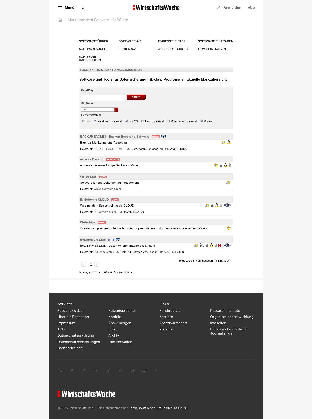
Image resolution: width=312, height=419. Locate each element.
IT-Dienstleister (171, 41)
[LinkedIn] (96, 370)
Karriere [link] (166, 316)
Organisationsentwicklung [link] (231, 316)
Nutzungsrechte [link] (121, 310)
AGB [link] (61, 329)
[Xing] (108, 370)
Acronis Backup (91, 159)
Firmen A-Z (127, 49)
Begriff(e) (87, 90)
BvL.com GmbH (104, 252)
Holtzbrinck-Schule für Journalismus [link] (228, 331)
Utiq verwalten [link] (120, 341)
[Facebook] (72, 370)
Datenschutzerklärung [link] (75, 335)
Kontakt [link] (114, 316)
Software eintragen (215, 41)
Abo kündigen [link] (119, 323)
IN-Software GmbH (106, 211)
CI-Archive (87, 222)
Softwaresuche (92, 49)
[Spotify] (120, 370)
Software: (87, 102)
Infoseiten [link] (218, 323)
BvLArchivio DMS (93, 239)
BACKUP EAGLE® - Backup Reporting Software (114, 136)
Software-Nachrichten (90, 58)
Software (85, 69)
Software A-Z (130, 41)
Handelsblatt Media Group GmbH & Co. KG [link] (157, 408)
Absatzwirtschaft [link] (173, 323)
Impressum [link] (66, 323)
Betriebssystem (91, 115)
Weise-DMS (88, 176)
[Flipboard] (156, 370)
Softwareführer (93, 41)
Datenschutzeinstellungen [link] (78, 341)
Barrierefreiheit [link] (70, 348)
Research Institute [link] (225, 310)
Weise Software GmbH (108, 189)
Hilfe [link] (111, 329)
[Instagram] (84, 370)
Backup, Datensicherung (127, 69)
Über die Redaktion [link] (73, 316)
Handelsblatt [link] (169, 310)
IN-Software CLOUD (94, 199)
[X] (60, 370)
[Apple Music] (132, 370)
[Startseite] (60, 19)
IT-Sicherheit (101, 69)
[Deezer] (144, 370)
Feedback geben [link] (70, 310)
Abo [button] (251, 7)
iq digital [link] (166, 329)
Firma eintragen (212, 49)
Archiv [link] (113, 335)
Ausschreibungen (173, 49)
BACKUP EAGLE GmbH (109, 148)
